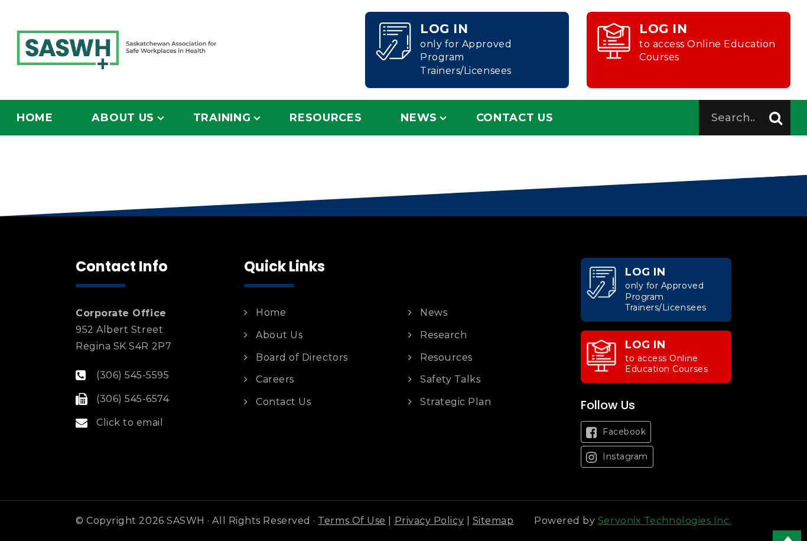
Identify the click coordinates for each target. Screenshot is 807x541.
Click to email (130, 422)
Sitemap (493, 520)
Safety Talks (450, 379)
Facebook (623, 431)
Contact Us (515, 117)
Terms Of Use (351, 520)
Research (443, 335)
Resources (325, 117)
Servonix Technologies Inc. (664, 520)
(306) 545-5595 (133, 375)
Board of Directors (302, 357)
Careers (275, 379)
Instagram (624, 456)
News (419, 117)
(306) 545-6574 (133, 398)
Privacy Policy (429, 520)
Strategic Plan (456, 401)
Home (35, 117)
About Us (123, 117)
